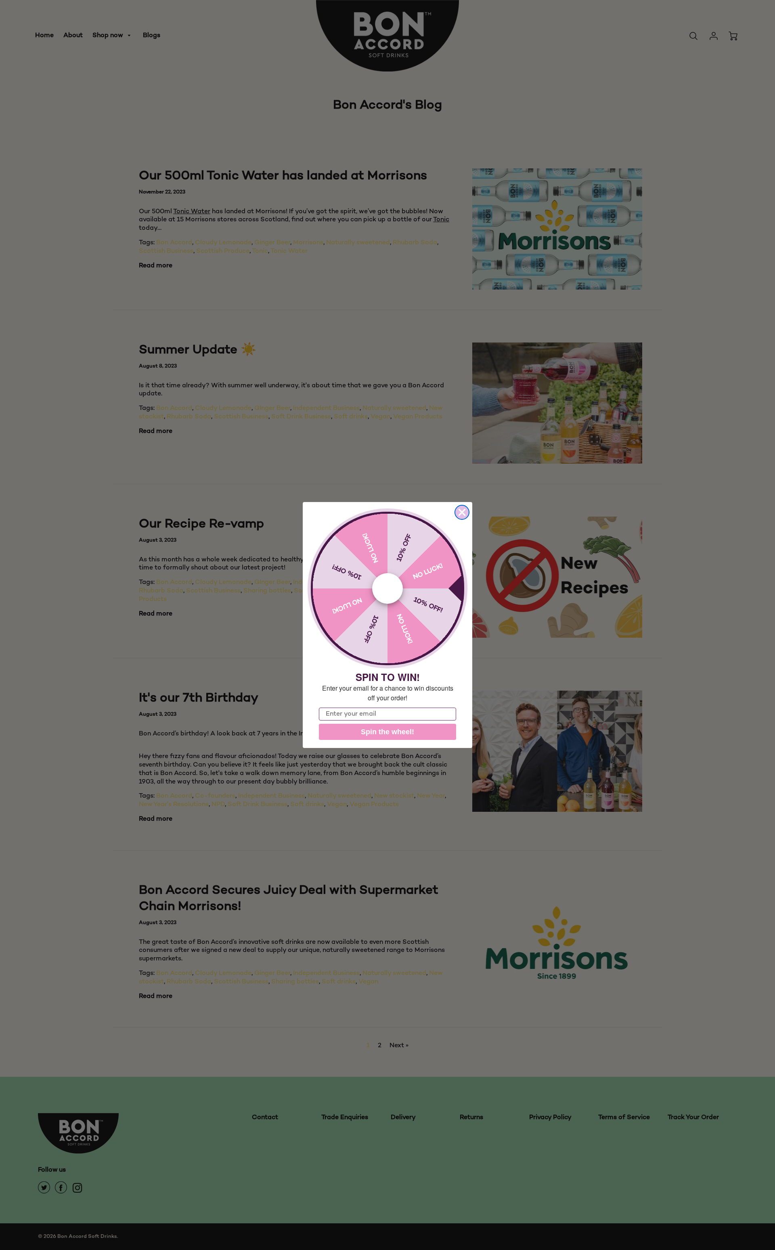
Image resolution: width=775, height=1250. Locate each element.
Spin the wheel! (387, 732)
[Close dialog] (462, 512)
